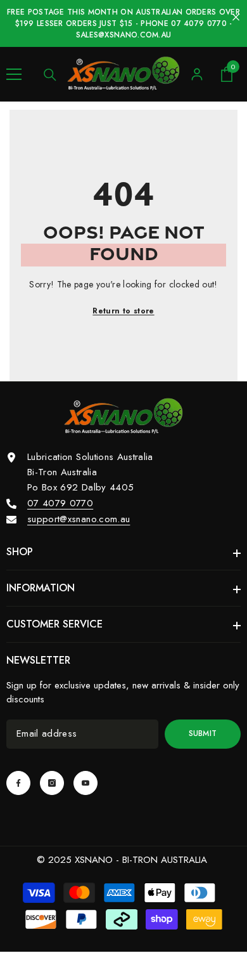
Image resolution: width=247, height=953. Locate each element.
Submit (203, 733)
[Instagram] (52, 783)
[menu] (14, 74)
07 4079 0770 (60, 503)
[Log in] (197, 74)
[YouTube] (85, 783)
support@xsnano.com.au (78, 519)
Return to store (123, 311)
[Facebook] (18, 783)
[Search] (50, 74)
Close (236, 17)
